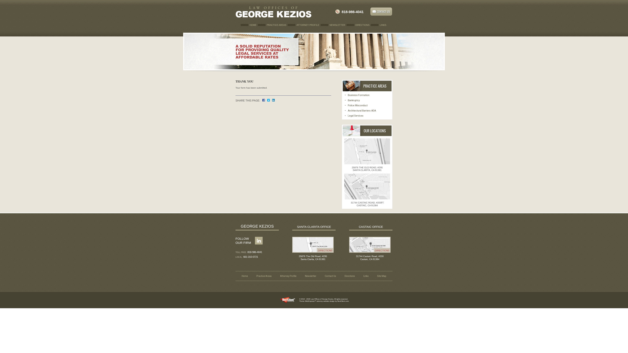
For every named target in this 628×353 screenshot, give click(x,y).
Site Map (381, 276)
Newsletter (337, 25)
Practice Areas (276, 25)
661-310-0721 (250, 256)
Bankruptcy (354, 100)
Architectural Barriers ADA (362, 110)
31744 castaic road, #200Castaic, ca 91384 (367, 204)
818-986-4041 (353, 12)
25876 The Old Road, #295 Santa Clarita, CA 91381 (367, 169)
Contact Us (383, 12)
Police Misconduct (358, 105)
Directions (362, 25)
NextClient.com (343, 301)
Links (383, 25)
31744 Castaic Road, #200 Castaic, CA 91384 (370, 258)
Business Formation (358, 95)
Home (253, 25)
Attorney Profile (308, 25)
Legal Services (355, 115)
